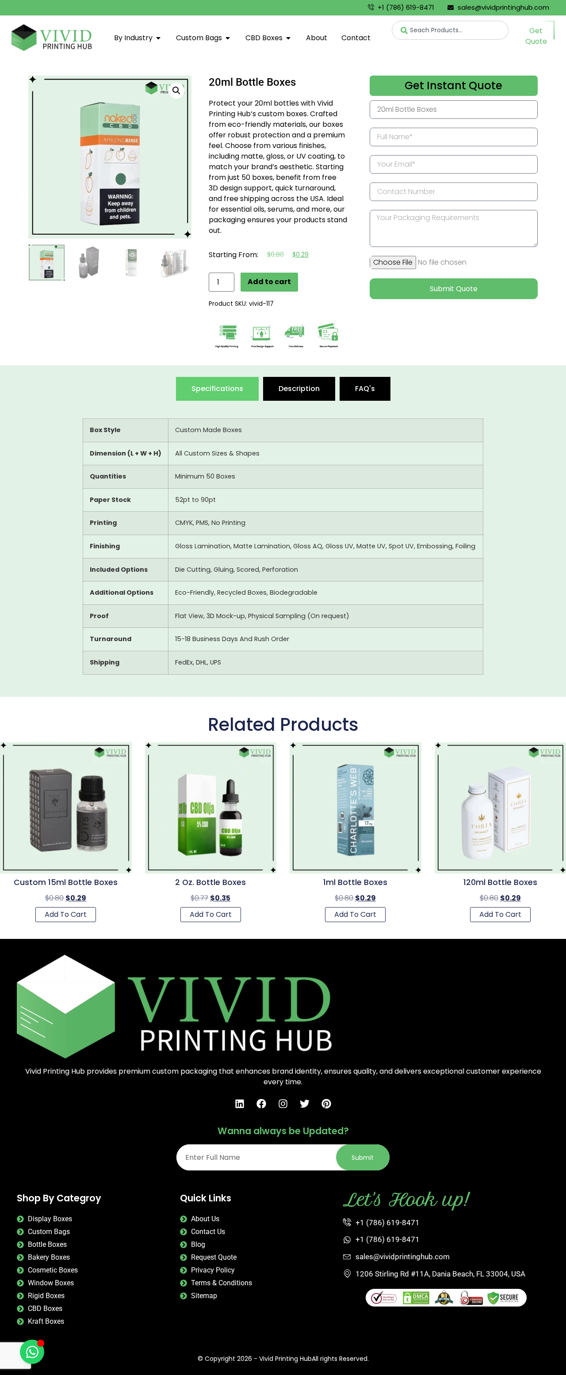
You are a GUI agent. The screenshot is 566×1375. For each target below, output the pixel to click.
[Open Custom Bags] (227, 38)
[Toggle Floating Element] (32, 1352)
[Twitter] (304, 1103)
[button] (176, 91)
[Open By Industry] (158, 38)
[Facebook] (261, 1103)
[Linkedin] (239, 1103)
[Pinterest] (326, 1103)
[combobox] (450, 30)
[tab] (217, 389)
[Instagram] (283, 1103)
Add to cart (269, 282)
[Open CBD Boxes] (288, 38)
